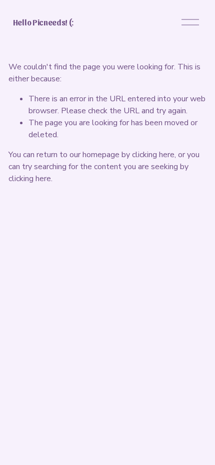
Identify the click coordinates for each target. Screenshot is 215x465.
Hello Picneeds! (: (43, 22)
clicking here (153, 154)
